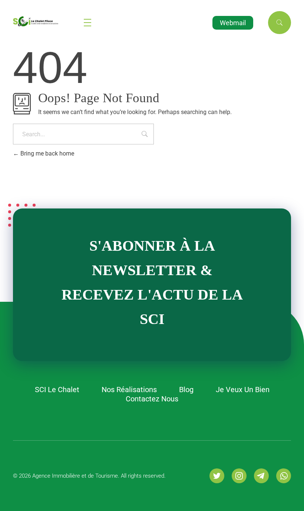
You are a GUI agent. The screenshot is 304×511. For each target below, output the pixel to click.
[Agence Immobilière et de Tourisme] (48, 21)
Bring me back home (46, 153)
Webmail (233, 23)
